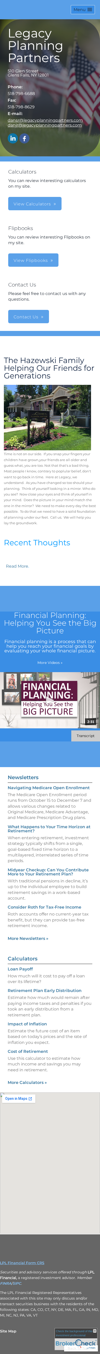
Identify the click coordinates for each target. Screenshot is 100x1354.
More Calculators (27, 1082)
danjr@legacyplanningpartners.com (45, 125)
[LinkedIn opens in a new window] (13, 138)
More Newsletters (28, 938)
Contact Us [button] (26, 316)
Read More (17, 566)
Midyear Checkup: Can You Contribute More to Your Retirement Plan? (48, 871)
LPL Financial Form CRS (22, 1263)
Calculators (22, 959)
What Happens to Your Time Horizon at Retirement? (49, 828)
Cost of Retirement (28, 1051)
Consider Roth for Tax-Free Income (44, 907)
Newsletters (23, 777)
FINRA (5, 1283)
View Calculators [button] (32, 204)
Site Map (8, 1331)
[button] (83, 9)
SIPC (17, 1283)
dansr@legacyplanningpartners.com (45, 120)
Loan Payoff (20, 969)
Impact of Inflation (27, 1024)
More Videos (50, 662)
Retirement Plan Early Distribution (45, 990)
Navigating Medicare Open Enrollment (49, 787)
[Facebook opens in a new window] (24, 138)
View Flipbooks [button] (31, 260)
